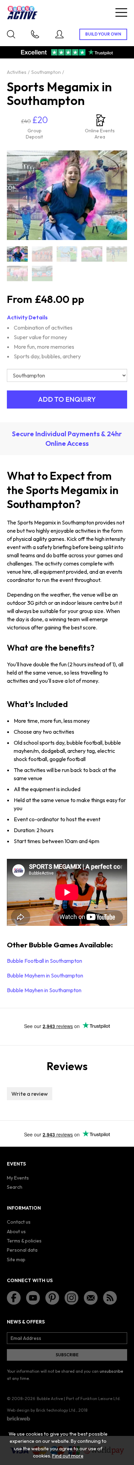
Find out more (67, 1456)
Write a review (29, 1093)
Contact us (19, 1222)
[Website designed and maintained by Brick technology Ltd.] (18, 1418)
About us (16, 1231)
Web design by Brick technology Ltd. (41, 1410)
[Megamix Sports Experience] (116, 254)
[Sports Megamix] (17, 254)
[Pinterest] (52, 1298)
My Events (18, 1178)
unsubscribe (111, 1371)
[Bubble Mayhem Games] (42, 273)
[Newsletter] (90, 1298)
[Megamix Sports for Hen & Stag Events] (67, 254)
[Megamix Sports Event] (42, 254)
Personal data (22, 1250)
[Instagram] (71, 1298)
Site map (16, 1259)
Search (14, 1187)
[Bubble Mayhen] (91, 254)
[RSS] (110, 1298)
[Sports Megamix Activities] (17, 273)
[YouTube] (33, 1298)
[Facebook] (13, 1298)
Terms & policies (24, 1241)
